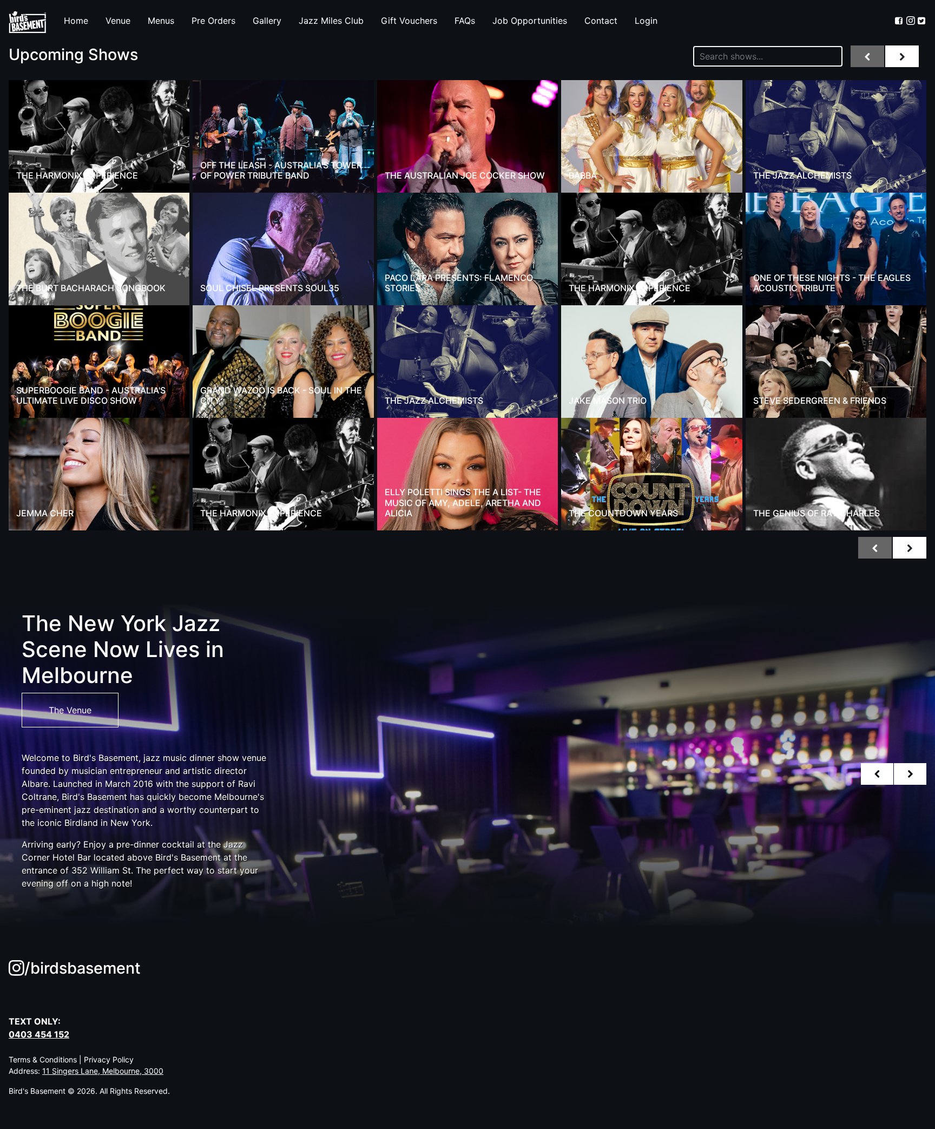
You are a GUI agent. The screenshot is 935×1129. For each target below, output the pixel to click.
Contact (600, 20)
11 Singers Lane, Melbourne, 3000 (102, 1070)
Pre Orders (213, 20)
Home (76, 20)
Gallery (267, 20)
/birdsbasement (82, 968)
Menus (161, 20)
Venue (118, 20)
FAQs (465, 20)
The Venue (70, 710)
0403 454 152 (39, 1034)
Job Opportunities (529, 20)
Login (646, 20)
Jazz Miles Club (331, 20)
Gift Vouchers (409, 20)
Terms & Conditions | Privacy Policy (71, 1059)
